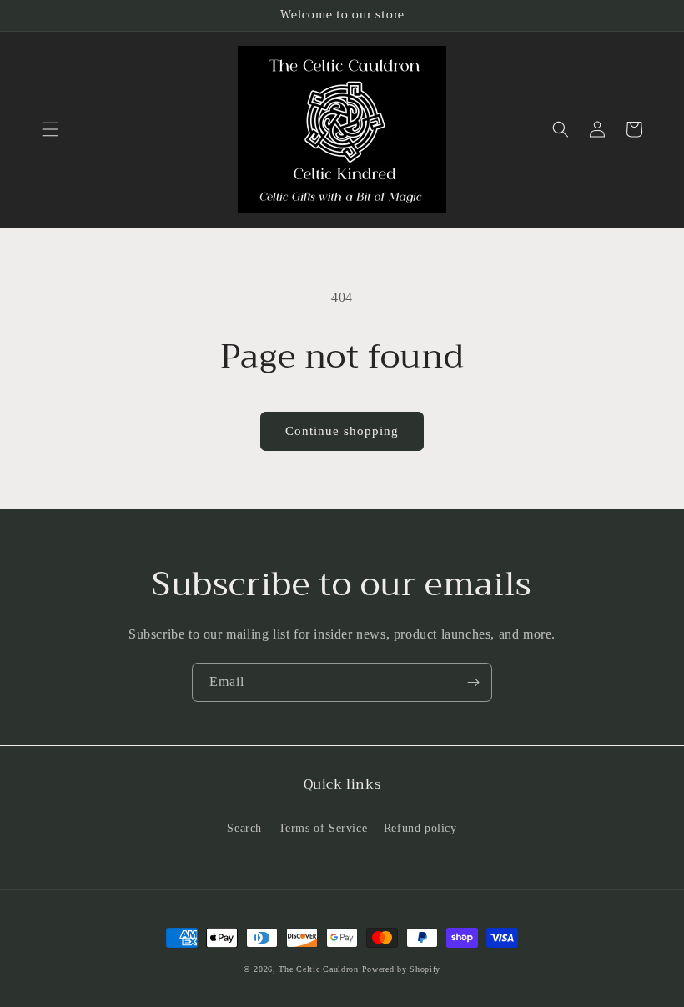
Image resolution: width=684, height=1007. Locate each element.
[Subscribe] (473, 682)
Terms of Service (323, 828)
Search (244, 828)
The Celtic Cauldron (318, 969)
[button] (50, 129)
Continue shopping (342, 431)
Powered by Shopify (401, 969)
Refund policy (420, 828)
